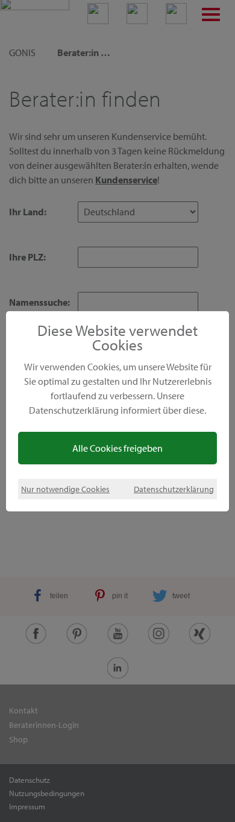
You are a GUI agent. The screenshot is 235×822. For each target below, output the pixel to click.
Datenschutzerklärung (174, 489)
